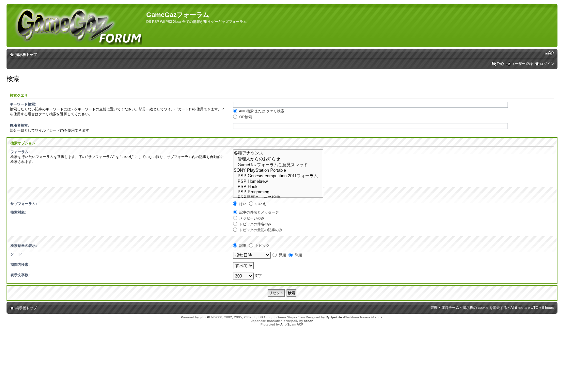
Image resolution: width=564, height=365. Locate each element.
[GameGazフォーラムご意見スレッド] (278, 165)
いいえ (260, 204)
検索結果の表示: (23, 245)
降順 (298, 255)
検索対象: (18, 212)
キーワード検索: (23, 104)
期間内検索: (20, 264)
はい (242, 204)
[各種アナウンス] (278, 153)
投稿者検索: (19, 125)
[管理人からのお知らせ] (278, 159)
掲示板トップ (26, 54)
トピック (262, 245)
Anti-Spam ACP (292, 324)
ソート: (16, 254)
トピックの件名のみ (255, 224)
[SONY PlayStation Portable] (278, 170)
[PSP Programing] (278, 192)
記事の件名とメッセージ (258, 212)
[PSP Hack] (278, 186)
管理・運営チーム (445, 307)
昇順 (282, 255)
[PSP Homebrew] (278, 181)
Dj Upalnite (334, 317)
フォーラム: (20, 152)
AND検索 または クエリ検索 (261, 111)
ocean (308, 321)
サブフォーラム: (23, 204)
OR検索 (245, 117)
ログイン (547, 64)
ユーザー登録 (522, 64)
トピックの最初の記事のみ (260, 230)
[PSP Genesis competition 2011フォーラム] (278, 176)
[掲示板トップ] (77, 26)
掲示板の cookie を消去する (484, 307)
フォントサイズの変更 (549, 53)
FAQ (500, 64)
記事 (242, 245)
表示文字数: (20, 275)
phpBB (205, 317)
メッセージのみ (251, 218)
